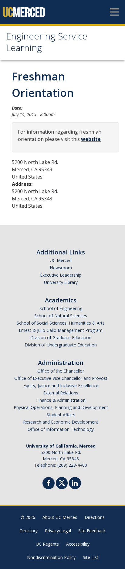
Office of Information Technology (61, 429)
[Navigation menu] (114, 12)
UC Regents (47, 544)
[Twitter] (61, 482)
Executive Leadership (60, 275)
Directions (95, 517)
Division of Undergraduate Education (61, 345)
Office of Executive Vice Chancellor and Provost (60, 378)
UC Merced (61, 260)
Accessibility (78, 544)
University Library (61, 282)
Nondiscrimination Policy (51, 557)
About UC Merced (59, 517)
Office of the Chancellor (60, 371)
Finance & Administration (61, 400)
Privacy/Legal (58, 530)
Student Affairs (60, 414)
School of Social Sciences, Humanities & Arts (61, 323)
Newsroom (61, 268)
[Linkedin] (75, 484)
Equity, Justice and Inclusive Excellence (60, 385)
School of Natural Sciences (60, 316)
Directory (28, 530)
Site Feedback (92, 530)
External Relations (60, 393)
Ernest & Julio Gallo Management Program (61, 330)
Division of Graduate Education (60, 337)
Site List (90, 557)
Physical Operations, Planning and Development (61, 407)
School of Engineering (60, 308)
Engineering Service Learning (46, 43)
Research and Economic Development (60, 422)
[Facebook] (49, 484)
